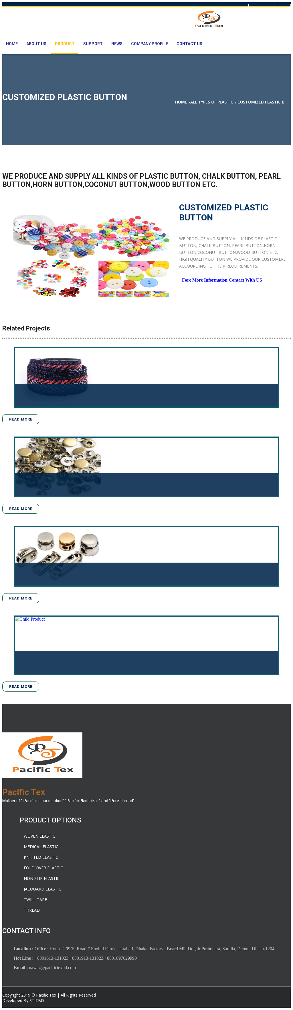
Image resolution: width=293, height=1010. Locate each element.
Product (65, 43)
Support (93, 43)
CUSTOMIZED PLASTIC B (260, 102)
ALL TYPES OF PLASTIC (211, 102)
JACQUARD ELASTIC (42, 889)
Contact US (189, 43)
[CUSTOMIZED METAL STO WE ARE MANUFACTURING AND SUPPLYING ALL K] (58, 556)
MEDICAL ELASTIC (41, 846)
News (116, 43)
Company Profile (149, 43)
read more (20, 419)
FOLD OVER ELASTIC (43, 867)
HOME (181, 102)
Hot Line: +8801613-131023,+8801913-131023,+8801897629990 (61, 8)
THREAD (32, 910)
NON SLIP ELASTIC (42, 878)
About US (36, 43)
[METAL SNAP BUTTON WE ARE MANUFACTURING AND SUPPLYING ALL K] (58, 467)
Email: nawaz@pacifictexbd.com (155, 8)
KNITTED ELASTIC (41, 857)
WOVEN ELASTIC (39, 836)
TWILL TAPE (35, 899)
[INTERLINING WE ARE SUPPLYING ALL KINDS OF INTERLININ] (58, 645)
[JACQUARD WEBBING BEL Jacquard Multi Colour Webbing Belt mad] (58, 377)
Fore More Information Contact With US (222, 280)
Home (12, 43)
